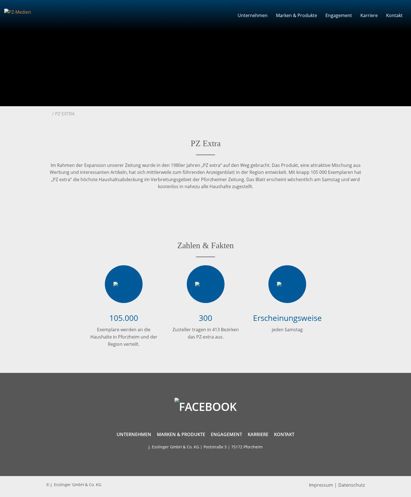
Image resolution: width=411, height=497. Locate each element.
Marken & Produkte (296, 15)
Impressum (321, 485)
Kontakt (394, 15)
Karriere (369, 15)
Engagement (338, 15)
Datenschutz (351, 485)
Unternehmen (253, 15)
